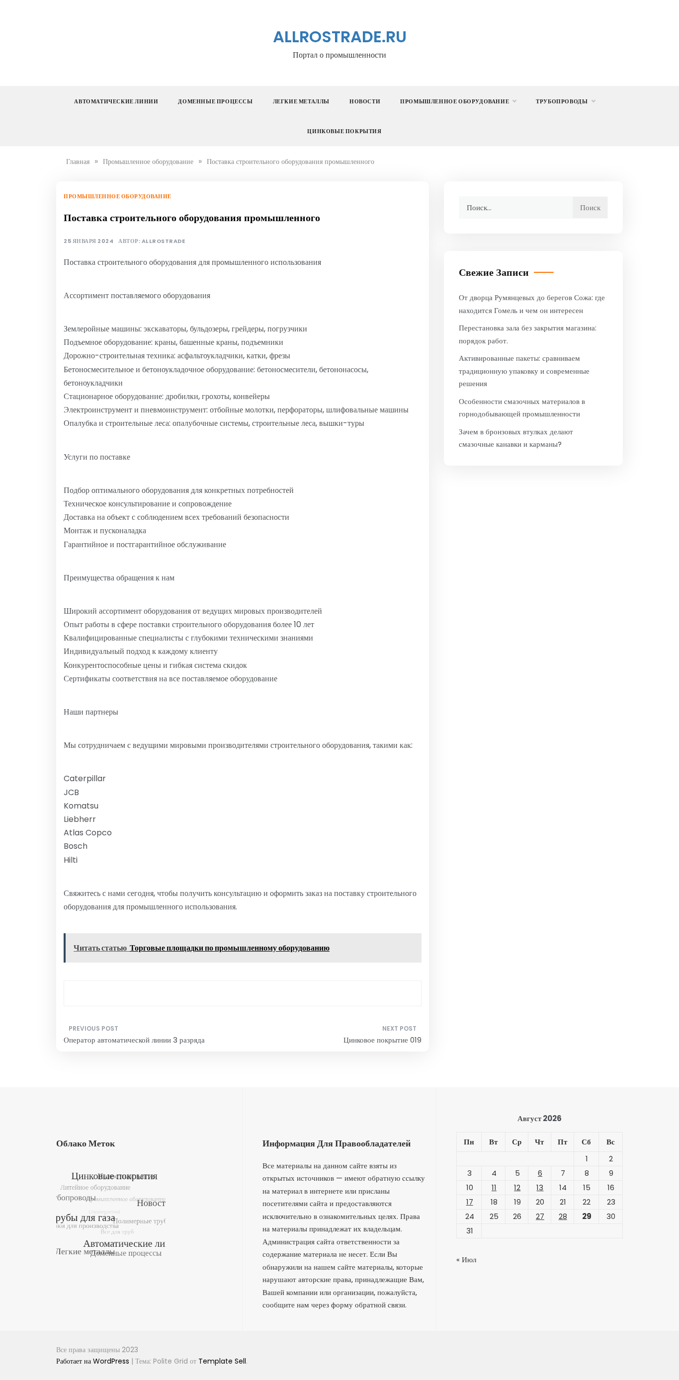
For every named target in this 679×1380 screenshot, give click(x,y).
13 (539, 1187)
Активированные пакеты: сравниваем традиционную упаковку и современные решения (524, 371)
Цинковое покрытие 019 (382, 1040)
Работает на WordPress (93, 1361)
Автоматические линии (116, 101)
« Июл (466, 1259)
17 (469, 1202)
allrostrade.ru (340, 36)
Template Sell (222, 1361)
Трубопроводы (562, 101)
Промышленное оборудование (454, 101)
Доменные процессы (215, 101)
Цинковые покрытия (344, 131)
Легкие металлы (301, 101)
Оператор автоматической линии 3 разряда (134, 1040)
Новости (364, 101)
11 (494, 1187)
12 (517, 1187)
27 (540, 1216)
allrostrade (163, 241)
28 (563, 1216)
